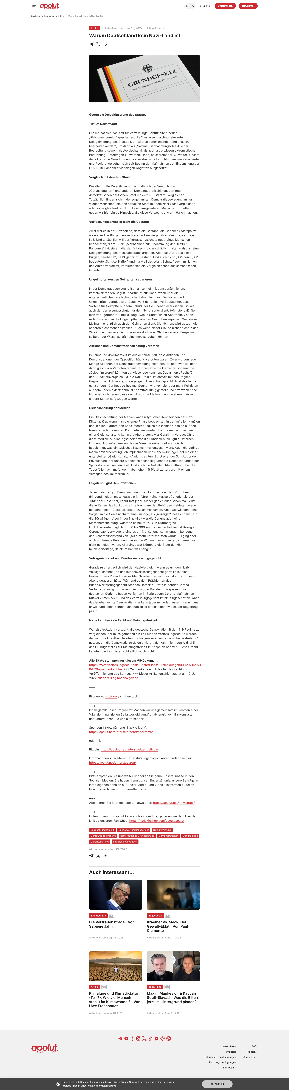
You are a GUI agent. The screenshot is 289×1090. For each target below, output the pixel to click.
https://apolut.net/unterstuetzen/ (112, 762)
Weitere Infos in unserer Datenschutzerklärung (89, 1085)
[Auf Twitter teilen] (98, 855)
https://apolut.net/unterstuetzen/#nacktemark (121, 732)
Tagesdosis (155, 915)
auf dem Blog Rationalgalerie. (118, 678)
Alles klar (217, 1084)
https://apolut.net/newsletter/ (174, 803)
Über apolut (249, 1057)
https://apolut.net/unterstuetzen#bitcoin (129, 749)
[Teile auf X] (98, 44)
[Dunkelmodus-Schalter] (189, 6)
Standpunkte (98, 915)
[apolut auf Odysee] (162, 1038)
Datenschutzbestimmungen (220, 1057)
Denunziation (190, 835)
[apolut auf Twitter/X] (144, 1038)
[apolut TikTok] (150, 1038)
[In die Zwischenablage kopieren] (105, 44)
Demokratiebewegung (103, 835)
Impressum (229, 1067)
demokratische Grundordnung (137, 835)
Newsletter (248, 6)
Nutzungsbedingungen (222, 1062)
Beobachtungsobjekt (102, 829)
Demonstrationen (168, 835)
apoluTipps (155, 986)
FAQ (254, 1046)
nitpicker (111, 696)
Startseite (35, 16)
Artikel (61, 16)
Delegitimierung (162, 829)
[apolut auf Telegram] (120, 1038)
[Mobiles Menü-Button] (34, 6)
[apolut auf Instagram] (138, 1038)
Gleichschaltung (100, 841)
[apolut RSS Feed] (168, 1038)
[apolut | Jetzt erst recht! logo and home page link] (49, 6)
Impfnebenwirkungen (125, 841)
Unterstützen (225, 6)
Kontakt (251, 1051)
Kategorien (49, 16)
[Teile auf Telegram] (92, 44)
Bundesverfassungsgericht (134, 829)
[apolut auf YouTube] (126, 1038)
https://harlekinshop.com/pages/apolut (156, 820)
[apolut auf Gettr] (132, 1038)
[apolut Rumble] (156, 1038)
